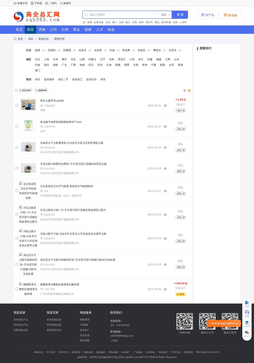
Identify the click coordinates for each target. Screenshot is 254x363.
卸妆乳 (142, 50)
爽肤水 (157, 50)
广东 (64, 64)
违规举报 (188, 352)
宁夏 (153, 64)
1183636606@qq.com (122, 335)
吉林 (111, 59)
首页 (20, 38)
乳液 (112, 50)
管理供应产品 (21, 324)
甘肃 (135, 64)
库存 (103, 79)
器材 (141, 22)
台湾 (171, 64)
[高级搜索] (83, 22)
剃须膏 (126, 50)
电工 (128, 22)
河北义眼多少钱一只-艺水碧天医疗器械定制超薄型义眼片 (73, 209)
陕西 (126, 64)
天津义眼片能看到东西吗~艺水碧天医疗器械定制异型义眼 (73, 163)
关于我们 (51, 352)
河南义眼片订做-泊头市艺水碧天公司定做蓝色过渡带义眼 (73, 233)
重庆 (64, 59)
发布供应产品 (21, 319)
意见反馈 (84, 335)
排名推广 (84, 330)
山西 (82, 59)
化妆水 (82, 50)
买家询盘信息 (21, 330)
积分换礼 (150, 352)
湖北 (46, 64)
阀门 (114, 22)
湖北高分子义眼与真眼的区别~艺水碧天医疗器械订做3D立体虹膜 (77, 259)
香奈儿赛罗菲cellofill (52, 100)
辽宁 (102, 59)
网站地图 (84, 340)
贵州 (100, 64)
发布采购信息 (54, 319)
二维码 (53, 3)
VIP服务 (84, 324)
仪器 (121, 22)
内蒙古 (92, 59)
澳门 (37, 70)
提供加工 (77, 79)
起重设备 (99, 22)
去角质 (98, 50)
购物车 (67, 3)
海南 (82, 64)
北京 (37, 59)
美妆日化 (43, 38)
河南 (37, 64)
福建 (158, 59)
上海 (46, 59)
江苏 (132, 59)
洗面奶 (52, 50)
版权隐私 (101, 352)
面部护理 (59, 38)
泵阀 (89, 22)
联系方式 (63, 352)
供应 (30, 38)
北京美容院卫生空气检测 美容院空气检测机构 (66, 186)
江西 (167, 59)
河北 (73, 59)
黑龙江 (122, 59)
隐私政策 (88, 352)
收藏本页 (22, 3)
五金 (107, 22)
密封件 (149, 22)
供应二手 (63, 79)
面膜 (37, 50)
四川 (91, 64)
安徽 (149, 59)
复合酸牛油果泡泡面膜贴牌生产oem (61, 121)
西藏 (117, 64)
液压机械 (166, 22)
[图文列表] (189, 90)
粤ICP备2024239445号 (208, 352)
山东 (176, 59)
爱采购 (230, 15)
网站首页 (38, 352)
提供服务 (49, 79)
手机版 (38, 3)
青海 (144, 64)
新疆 (162, 64)
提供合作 (91, 79)
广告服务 (138, 352)
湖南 (55, 64)
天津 (55, 59)
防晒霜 (67, 50)
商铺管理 (84, 319)
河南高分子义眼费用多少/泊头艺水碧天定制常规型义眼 (71, 142)
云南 (109, 64)
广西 (73, 64)
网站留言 (163, 352)
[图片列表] (184, 90)
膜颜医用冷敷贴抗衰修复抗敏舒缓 (59, 284)
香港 (180, 64)
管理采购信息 (54, 324)
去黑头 (172, 50)
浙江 (141, 59)
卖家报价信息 (54, 330)
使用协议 (76, 352)
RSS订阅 (175, 352)
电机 (157, 22)
